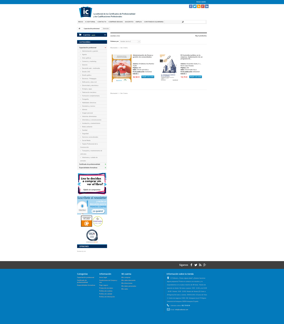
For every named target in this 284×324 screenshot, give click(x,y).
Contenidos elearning (153, 22)
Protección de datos (106, 288)
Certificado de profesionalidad (89, 164)
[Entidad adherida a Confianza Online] (92, 221)
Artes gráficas (86, 58)
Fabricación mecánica (89, 92)
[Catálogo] (92, 183)
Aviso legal (103, 277)
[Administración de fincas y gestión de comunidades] (121, 68)
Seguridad (85, 133)
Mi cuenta (126, 274)
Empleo (139, 22)
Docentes (129, 22)
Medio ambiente (87, 127)
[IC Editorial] (108, 12)
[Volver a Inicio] (79, 28)
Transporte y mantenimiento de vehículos (91, 152)
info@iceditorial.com (181, 309)
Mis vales (124, 289)
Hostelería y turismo (88, 106)
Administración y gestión (90, 51)
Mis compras (125, 277)
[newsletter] (92, 205)
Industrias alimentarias (89, 116)
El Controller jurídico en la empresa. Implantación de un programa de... (192, 57)
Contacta (102, 22)
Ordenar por (114, 41)
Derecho (84, 65)
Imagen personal (87, 113)
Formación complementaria (91, 96)
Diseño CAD (86, 72)
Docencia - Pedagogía (89, 78)
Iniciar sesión (201, 2)
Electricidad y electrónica (90, 85)
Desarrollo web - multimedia (91, 68)
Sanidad (84, 130)
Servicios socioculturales (90, 137)
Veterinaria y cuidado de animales (89, 159)
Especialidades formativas (88, 167)
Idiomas (84, 109)
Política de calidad (105, 294)
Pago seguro (103, 285)
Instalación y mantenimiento (91, 123)
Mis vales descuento (128, 280)
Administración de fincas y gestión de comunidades (143, 56)
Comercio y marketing (89, 61)
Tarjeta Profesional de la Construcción (89, 145)
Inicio (80, 22)
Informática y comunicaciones (91, 120)
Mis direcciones (126, 283)
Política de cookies (105, 291)
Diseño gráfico (86, 75)
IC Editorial (90, 22)
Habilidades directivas (89, 102)
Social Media (86, 140)
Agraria (84, 54)
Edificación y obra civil (89, 82)
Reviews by (81, 251)
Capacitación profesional (87, 47)
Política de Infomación (107, 297)
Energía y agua (87, 89)
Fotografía (85, 99)
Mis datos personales (128, 286)
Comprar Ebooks (115, 22)
